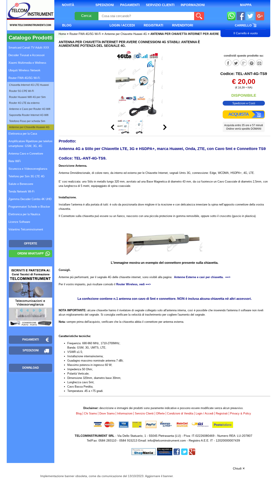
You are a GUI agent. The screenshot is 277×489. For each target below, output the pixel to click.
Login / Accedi (122, 25)
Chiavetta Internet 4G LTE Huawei (29, 84)
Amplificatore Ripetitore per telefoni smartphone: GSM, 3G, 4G (30, 144)
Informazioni (193, 5)
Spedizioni (104, 5)
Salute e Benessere (20, 184)
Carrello (244, 25)
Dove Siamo (107, 413)
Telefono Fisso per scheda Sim (27, 121)
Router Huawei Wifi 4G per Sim (27, 97)
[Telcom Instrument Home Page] (27, 20)
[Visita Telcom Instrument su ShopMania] (143, 451)
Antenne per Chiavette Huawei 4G (126, 34)
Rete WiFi (14, 161)
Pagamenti (130, 5)
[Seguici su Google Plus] (260, 16)
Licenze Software (19, 221)
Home (63, 34)
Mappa (246, 5)
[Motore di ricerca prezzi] (164, 451)
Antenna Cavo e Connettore (25, 153)
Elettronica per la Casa (22, 133)
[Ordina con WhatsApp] (231, 16)
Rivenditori (182, 25)
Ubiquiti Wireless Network (24, 70)
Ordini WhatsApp (30, 253)
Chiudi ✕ (239, 468)
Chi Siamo (90, 413)
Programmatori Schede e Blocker (29, 206)
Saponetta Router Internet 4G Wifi (28, 115)
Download (30, 367)
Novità (68, 5)
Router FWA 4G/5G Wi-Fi (85, 34)
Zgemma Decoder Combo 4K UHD (30, 199)
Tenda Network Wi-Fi (21, 191)
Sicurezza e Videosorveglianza (27, 168)
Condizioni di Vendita (180, 413)
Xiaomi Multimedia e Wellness (27, 62)
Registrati (153, 25)
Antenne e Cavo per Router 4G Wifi (29, 109)
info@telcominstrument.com (167, 440)
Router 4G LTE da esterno (24, 102)
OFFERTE (30, 243)
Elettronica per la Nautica (24, 214)
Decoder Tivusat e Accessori (26, 55)
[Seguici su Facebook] (240, 16)
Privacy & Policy (240, 413)
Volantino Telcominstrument (25, 229)
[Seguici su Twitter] (250, 16)
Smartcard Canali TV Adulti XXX (28, 47)
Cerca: (86, 16)
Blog (67, 25)
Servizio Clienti (160, 5)
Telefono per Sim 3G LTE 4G (26, 176)
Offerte (160, 413)
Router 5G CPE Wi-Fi (21, 91)
